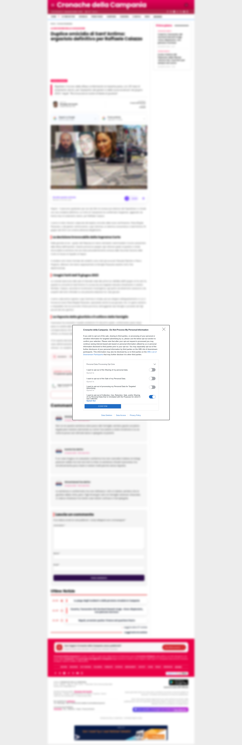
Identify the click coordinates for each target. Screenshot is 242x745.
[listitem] (121, 364)
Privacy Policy (135, 415)
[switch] (152, 369)
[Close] (164, 330)
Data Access (121, 415)
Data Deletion (106, 415)
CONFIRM (103, 406)
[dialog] (121, 372)
